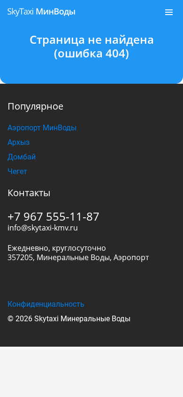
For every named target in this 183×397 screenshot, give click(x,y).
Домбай (22, 156)
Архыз (19, 142)
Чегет (17, 171)
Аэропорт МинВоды (42, 127)
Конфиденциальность (46, 304)
